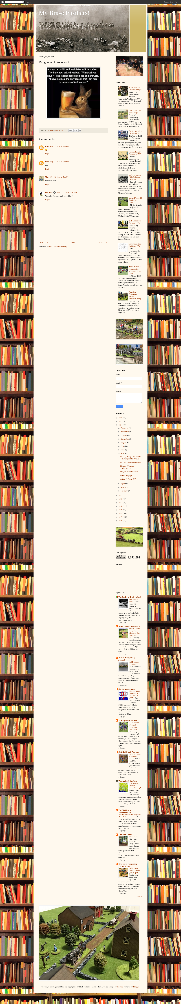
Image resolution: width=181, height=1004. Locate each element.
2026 (121, 417)
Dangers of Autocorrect (129, 471)
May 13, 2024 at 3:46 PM (59, 161)
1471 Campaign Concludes (135, 755)
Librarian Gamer (125, 834)
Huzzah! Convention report (130, 462)
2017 (121, 517)
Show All (139, 896)
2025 (121, 421)
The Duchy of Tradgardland (129, 597)
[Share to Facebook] (77, 130)
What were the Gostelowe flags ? (135, 88)
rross (47, 146)
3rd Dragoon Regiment (134, 663)
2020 (121, 506)
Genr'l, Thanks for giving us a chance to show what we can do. (135, 633)
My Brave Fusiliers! (64, 12)
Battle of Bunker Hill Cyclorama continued (135, 177)
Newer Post (43, 242)
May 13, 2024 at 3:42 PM (59, 146)
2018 (121, 513)
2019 (121, 509)
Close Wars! (133, 836)
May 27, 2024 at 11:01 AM (66, 192)
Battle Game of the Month (129, 626)
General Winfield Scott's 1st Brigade (135, 200)
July (122, 446)
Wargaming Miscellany (127, 781)
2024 (121, 425)
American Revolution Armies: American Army (135, 295)
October (124, 435)
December (125, 428)
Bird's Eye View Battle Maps (135, 111)
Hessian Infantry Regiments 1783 (135, 153)
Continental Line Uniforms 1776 (135, 244)
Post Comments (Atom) (58, 246)
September (125, 439)
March (123, 487)
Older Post (103, 242)
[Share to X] (74, 130)
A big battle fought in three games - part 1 (134, 870)
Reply (47, 153)
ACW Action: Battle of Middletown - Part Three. (134, 726)
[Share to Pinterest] (79, 130)
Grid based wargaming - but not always (128, 864)
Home (73, 242)
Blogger (136, 986)
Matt (47, 177)
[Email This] (69, 130)
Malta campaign (126, 475)
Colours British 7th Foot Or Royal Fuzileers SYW (135, 694)
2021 (121, 502)
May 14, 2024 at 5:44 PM (59, 177)
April (123, 483)
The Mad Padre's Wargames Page (125, 811)
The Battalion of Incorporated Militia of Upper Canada (135, 270)
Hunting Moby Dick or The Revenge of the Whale (130, 457)
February (124, 490)
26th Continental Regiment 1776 (135, 221)
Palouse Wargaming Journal (126, 658)
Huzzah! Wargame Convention (127, 467)
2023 (121, 495)
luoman (120, 986)
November (125, 431)
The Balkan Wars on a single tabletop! (135, 785)
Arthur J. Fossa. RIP (128, 479)
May (123, 453)
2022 (121, 499)
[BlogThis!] (72, 130)
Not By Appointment (126, 689)
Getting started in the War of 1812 (135, 132)
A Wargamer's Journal (127, 720)
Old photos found (133, 600)
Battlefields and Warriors (128, 752)
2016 (121, 520)
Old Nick (48, 192)
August (124, 442)
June (123, 449)
